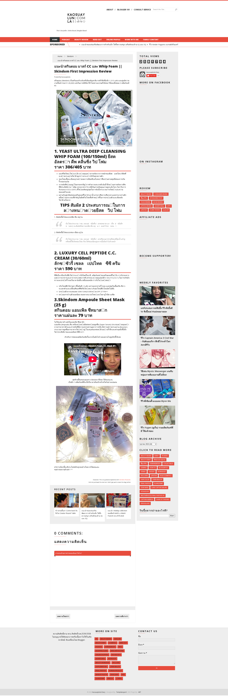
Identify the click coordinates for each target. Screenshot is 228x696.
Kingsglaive (145, 503)
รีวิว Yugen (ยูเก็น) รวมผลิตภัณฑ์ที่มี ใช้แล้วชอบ (157, 429)
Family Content (151, 39)
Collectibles (168, 464)
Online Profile (113, 39)
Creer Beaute (157, 480)
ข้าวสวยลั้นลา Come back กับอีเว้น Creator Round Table (66, 511)
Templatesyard (121, 692)
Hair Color (145, 480)
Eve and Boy (116, 655)
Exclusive (144, 476)
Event (156, 456)
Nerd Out (97, 39)
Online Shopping (102, 655)
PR (96, 639)
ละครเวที (166, 210)
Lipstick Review (146, 206)
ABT (139, 692)
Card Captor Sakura (159, 488)
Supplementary (101, 667)
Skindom (70, 56)
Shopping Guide (101, 651)
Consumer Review (160, 194)
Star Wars (144, 488)
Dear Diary (114, 675)
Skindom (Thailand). (125, 480)
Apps (169, 206)
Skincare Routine (117, 651)
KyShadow (145, 491)
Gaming (144, 468)
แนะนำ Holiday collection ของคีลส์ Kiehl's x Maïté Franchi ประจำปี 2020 (117, 513)
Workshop (162, 472)
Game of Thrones (162, 499)
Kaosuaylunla (65, 77)
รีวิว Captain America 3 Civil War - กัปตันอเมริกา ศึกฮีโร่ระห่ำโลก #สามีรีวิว (157, 341)
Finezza (110, 678)
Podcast (66, 39)
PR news (165, 456)
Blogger (81, 640)
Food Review (145, 202)
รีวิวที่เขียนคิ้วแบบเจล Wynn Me (156, 401)
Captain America (147, 499)
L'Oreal (119, 678)
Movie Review (158, 202)
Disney (143, 472)
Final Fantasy (146, 483)
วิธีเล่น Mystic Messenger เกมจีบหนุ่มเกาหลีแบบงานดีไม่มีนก (157, 373)
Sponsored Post (156, 198)
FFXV (123, 675)
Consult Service (142, 9)
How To (153, 468)
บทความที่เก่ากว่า (122, 616)
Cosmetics (112, 643)
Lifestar (144, 210)
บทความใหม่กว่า (63, 616)
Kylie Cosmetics (165, 476)
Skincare (117, 639)
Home (54, 39)
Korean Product (115, 671)
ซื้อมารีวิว (144, 198)
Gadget (151, 472)
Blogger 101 (123, 9)
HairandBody (155, 464)
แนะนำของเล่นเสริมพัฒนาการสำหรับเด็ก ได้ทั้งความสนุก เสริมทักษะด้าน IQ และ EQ (107, 44)
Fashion (99, 647)
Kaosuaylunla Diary (98, 692)
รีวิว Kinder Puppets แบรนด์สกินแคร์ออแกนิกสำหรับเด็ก (165, 44)
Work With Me (132, 39)
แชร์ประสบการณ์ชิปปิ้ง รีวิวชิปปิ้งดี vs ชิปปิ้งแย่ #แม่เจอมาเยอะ (157, 310)
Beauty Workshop (102, 663)
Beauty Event (146, 460)
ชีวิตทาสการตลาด (159, 460)
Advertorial (159, 206)
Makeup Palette (101, 675)
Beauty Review (81, 39)
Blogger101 (163, 468)
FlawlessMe (158, 483)
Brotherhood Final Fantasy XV (152, 495)
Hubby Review (155, 210)
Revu (120, 647)
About (110, 9)
